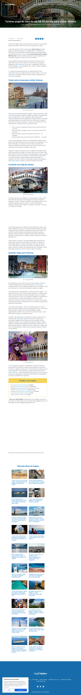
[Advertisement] (28, 217)
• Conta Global (34, 679)
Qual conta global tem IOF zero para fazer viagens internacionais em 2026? (19, 612)
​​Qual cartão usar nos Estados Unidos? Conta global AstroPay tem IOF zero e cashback (36, 519)
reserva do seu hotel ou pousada (21, 384)
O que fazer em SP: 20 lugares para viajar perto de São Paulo (36, 630)
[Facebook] (37, 686)
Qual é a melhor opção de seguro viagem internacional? (19, 575)
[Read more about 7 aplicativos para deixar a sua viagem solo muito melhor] (36, 529)
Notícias (40, 4)
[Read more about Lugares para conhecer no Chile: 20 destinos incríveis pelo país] (36, 567)
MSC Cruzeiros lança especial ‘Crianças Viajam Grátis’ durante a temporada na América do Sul (19, 649)
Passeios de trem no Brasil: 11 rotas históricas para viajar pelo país (35, 593)
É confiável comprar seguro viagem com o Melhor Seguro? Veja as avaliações (36, 612)
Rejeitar (9, 690)
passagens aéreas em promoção (22, 386)
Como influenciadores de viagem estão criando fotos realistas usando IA (36, 482)
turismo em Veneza (34, 452)
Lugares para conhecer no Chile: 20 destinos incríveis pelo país (36, 575)
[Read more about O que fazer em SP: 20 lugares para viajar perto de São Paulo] (36, 622)
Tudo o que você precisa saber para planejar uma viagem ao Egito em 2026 (19, 482)
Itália (12, 452)
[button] (36, 39)
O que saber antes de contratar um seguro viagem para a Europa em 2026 (36, 649)
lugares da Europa (40, 283)
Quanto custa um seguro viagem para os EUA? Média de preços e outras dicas (19, 630)
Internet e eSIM (24, 392)
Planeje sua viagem (61, 4)
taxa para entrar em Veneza (25, 452)
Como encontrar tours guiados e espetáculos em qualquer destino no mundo (19, 538)
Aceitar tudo (20, 690)
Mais (70, 4)
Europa (9, 452)
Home (35, 4)
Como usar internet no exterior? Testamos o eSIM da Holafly (36, 500)
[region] (15, 685)
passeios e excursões (19, 394)
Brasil (52, 4)
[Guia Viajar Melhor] (10, 4)
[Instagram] (43, 686)
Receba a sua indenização (26, 391)
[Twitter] (40, 686)
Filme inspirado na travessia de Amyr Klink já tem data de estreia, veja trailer (19, 501)
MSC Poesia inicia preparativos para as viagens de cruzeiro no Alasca (19, 556)
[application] (48, 4)
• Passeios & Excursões (65, 679)
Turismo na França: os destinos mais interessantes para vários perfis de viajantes (36, 557)
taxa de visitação (17, 452)
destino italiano (15, 160)
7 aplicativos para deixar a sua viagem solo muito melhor (36, 537)
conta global (21, 388)
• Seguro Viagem (43, 679)
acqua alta (19, 318)
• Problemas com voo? (53, 679)
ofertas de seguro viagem (20, 389)
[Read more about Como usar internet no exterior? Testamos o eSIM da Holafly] (36, 492)
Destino (46, 4)
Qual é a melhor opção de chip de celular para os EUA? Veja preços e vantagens (19, 519)
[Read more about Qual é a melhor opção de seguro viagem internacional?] (19, 567)
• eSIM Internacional (41, 681)
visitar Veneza (19, 64)
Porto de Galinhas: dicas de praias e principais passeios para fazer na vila (19, 593)
